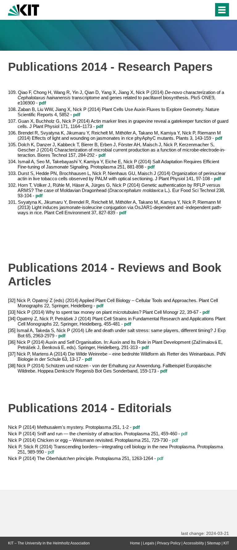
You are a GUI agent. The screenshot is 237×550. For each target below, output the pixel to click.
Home (135, 543)
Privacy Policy (169, 543)
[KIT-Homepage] (23, 9)
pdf (184, 433)
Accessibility (193, 543)
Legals (148, 543)
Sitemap (214, 543)
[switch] (196, 9)
